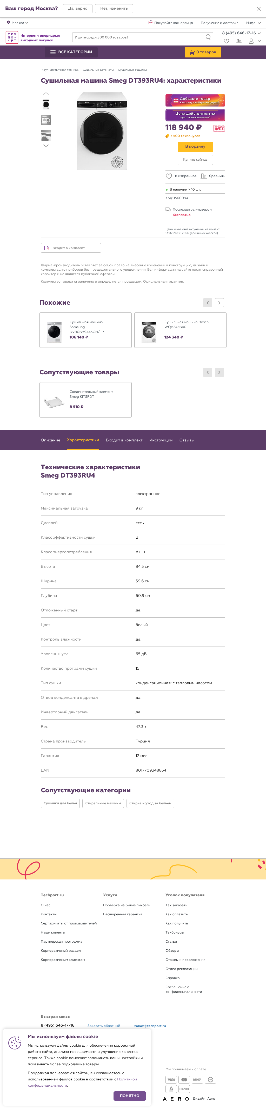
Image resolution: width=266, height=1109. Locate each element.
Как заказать (176, 905)
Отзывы (186, 440)
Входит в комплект (68, 248)
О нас (45, 905)
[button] (77, 8)
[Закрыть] (259, 9)
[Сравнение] (238, 41)
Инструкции (161, 440)
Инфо (251, 23)
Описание (50, 440)
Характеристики (83, 440)
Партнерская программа (61, 942)
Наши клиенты (53, 933)
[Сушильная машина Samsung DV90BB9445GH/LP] (85, 330)
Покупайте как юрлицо (173, 23)
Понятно (129, 1096)
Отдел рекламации (181, 969)
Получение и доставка (219, 23)
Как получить (176, 923)
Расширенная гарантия (123, 914)
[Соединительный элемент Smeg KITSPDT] (85, 399)
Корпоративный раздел (61, 951)
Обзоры (172, 951)
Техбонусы (174, 933)
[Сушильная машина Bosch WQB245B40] (180, 330)
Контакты (49, 914)
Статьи (171, 942)
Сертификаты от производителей (69, 923)
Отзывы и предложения (185, 960)
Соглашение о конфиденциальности (183, 989)
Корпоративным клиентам (63, 960)
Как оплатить (176, 914)
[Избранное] (226, 42)
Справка (172, 978)
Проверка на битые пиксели (126, 905)
